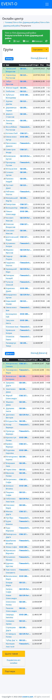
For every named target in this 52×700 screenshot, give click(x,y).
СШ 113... (24, 68)
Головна (8, 22)
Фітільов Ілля (11, 169)
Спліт (27, 41)
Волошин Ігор (11, 208)
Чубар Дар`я (11, 640)
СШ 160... (24, 87)
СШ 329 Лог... (25, 156)
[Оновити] (46, 41)
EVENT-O (9, 4)
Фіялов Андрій (12, 87)
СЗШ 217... (24, 133)
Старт (17, 41)
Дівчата (42, 58)
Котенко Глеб (12, 133)
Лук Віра (9, 518)
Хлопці (34, 58)
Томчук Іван (11, 204)
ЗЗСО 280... (24, 95)
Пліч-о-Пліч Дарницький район (26, 22)
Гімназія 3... (25, 243)
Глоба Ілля (10, 91)
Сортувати (37, 49)
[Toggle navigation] (47, 4)
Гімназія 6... (25, 127)
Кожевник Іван (12, 326)
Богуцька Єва (11, 421)
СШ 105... (24, 81)
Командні (38, 41)
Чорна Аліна (11, 469)
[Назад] (10, 41)
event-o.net (27, 696)
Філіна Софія (11, 547)
